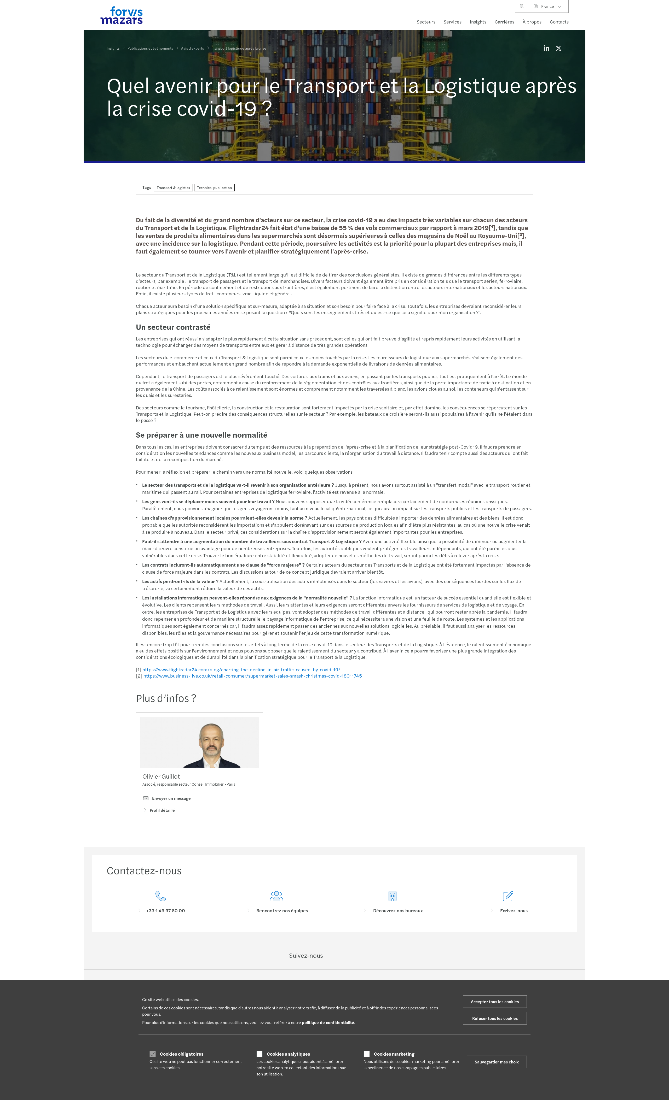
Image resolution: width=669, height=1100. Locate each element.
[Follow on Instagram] (362, 955)
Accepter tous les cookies (495, 1001)
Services (453, 21)
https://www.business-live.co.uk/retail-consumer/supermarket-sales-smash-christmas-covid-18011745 (252, 675)
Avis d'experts (192, 48)
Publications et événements (150, 48)
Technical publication (214, 187)
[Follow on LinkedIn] (338, 955)
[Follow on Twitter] (350, 955)
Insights (478, 21)
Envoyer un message (171, 798)
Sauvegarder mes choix (497, 1062)
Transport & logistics (173, 187)
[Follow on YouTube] (375, 955)
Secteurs (426, 21)
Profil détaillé (162, 810)
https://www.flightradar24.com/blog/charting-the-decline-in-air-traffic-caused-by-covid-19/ (241, 669)
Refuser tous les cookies (495, 1018)
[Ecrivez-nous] (509, 902)
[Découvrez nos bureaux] (392, 902)
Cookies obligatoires (181, 1053)
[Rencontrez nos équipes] (277, 902)
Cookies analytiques (288, 1053)
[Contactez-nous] (161, 902)
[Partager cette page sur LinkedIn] (546, 48)
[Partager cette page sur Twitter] (558, 48)
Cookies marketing (394, 1053)
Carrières (504, 21)
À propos (532, 21)
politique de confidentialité (328, 1022)
